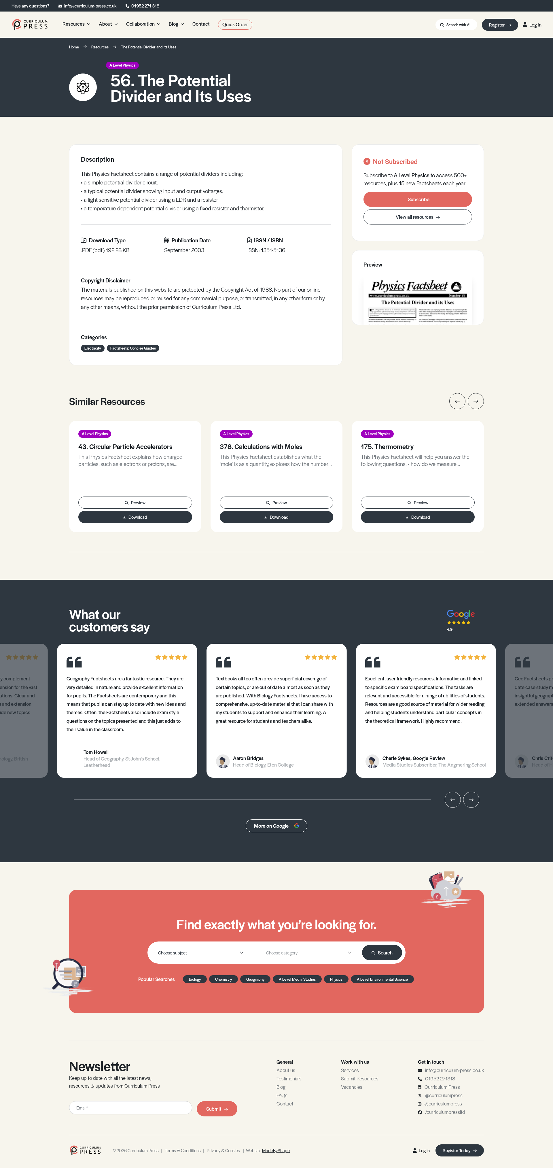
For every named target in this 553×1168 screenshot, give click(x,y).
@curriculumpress (444, 1095)
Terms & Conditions (183, 1150)
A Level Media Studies (297, 979)
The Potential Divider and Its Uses (148, 47)
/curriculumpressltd (445, 1111)
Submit (213, 1108)
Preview (138, 502)
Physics (336, 979)
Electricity (92, 348)
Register (497, 25)
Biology (195, 979)
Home (74, 47)
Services (350, 1070)
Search (385, 952)
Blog (280, 1086)
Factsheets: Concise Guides (133, 348)
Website (268, 1150)
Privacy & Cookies (223, 1150)
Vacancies (351, 1086)
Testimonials (289, 1078)
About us (285, 1070)
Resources (100, 47)
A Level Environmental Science (382, 979)
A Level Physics (122, 65)
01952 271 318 (145, 6)
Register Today (457, 1150)
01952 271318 (440, 1078)
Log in (535, 24)
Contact (284, 1103)
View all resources (415, 216)
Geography (255, 979)
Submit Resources (359, 1078)
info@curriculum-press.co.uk (90, 6)
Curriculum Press (442, 1086)
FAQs (281, 1095)
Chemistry (223, 979)
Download (137, 517)
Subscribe (418, 199)
